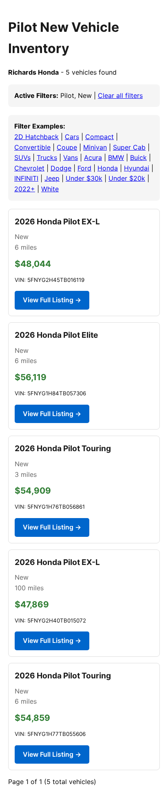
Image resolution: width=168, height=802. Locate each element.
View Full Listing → (52, 300)
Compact (99, 137)
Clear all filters (120, 95)
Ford (84, 168)
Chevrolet (29, 168)
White (50, 189)
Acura (93, 157)
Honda (107, 168)
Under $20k (126, 178)
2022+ (24, 189)
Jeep (52, 178)
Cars (72, 137)
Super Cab (129, 147)
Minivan (95, 147)
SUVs (22, 157)
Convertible (32, 147)
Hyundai (136, 168)
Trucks (47, 157)
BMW (116, 157)
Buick (138, 157)
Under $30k (84, 178)
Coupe (67, 147)
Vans (70, 157)
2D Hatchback (36, 137)
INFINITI (26, 178)
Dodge (61, 168)
